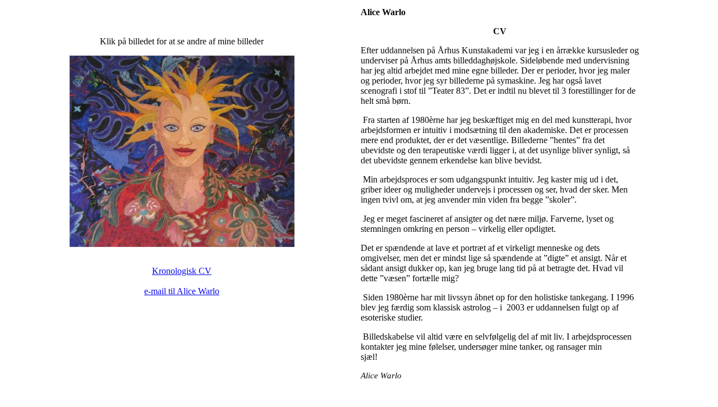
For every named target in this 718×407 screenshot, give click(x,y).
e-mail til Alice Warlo (181, 291)
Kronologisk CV (181, 271)
